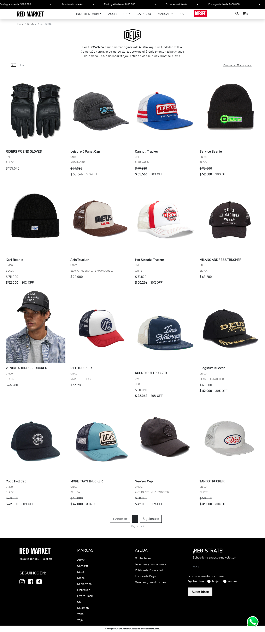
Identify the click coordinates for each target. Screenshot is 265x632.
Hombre (198, 581)
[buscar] (237, 13)
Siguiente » (151, 518)
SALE (183, 14)
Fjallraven (83, 590)
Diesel (81, 578)
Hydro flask (85, 596)
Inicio (20, 24)
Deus (80, 572)
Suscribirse (200, 591)
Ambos (232, 581)
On (79, 602)
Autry (80, 560)
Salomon (83, 608)
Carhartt (82, 566)
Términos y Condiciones (150, 564)
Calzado (144, 14)
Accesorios (118, 14)
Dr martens (84, 584)
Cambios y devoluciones (150, 582)
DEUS (30, 24)
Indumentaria (87, 14)
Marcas (164, 14)
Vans (80, 614)
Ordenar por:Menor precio (237, 65)
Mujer (216, 581)
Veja (80, 620)
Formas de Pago (145, 576)
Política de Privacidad (149, 570)
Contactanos (143, 558)
